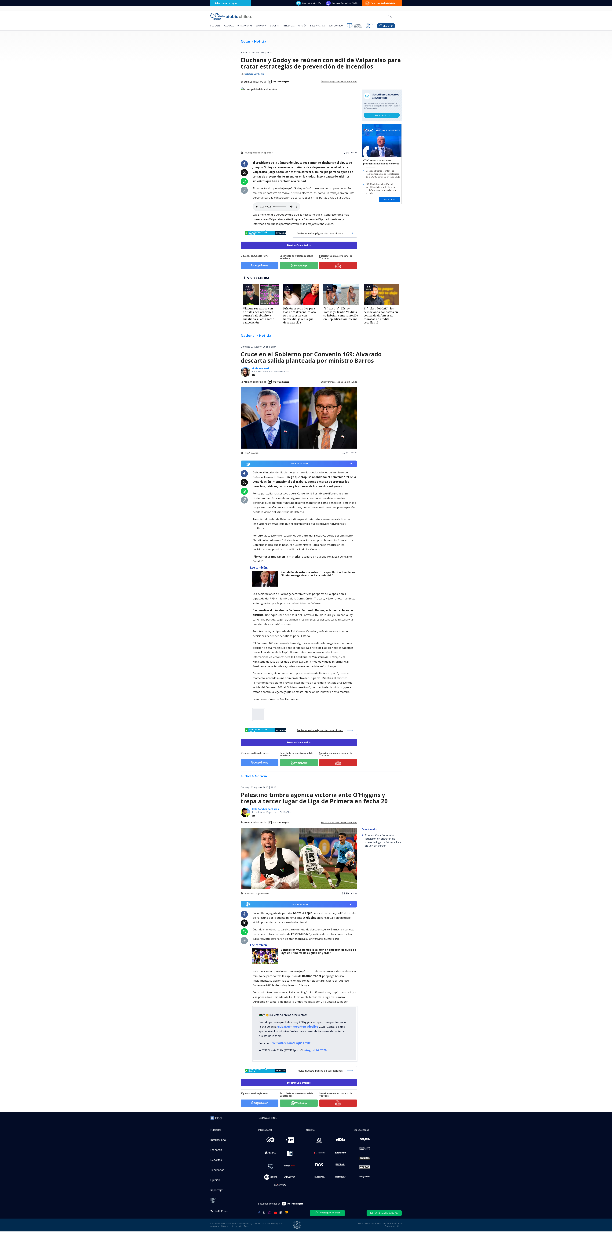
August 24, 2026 (316, 1050)
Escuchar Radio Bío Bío (383, 3)
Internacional (244, 25)
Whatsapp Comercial (329, 1212)
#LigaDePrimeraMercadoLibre (297, 1026)
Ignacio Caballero (254, 74)
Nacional (229, 25)
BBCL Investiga (317, 25)
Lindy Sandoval (260, 368)
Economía (261, 25)
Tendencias (289, 25)
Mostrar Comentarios (299, 245)
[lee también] (265, 579)
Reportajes (216, 1190)
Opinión (302, 25)
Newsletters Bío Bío (311, 3)
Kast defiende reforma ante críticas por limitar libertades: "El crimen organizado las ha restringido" (318, 574)
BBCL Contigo (336, 25)
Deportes (274, 25)
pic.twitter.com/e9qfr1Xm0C (291, 1043)
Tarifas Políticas (219, 1211)
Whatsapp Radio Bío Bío (386, 1213)
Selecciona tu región (226, 3)
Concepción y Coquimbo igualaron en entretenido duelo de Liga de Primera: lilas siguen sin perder (318, 951)
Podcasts (215, 25)
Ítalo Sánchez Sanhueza (265, 808)
